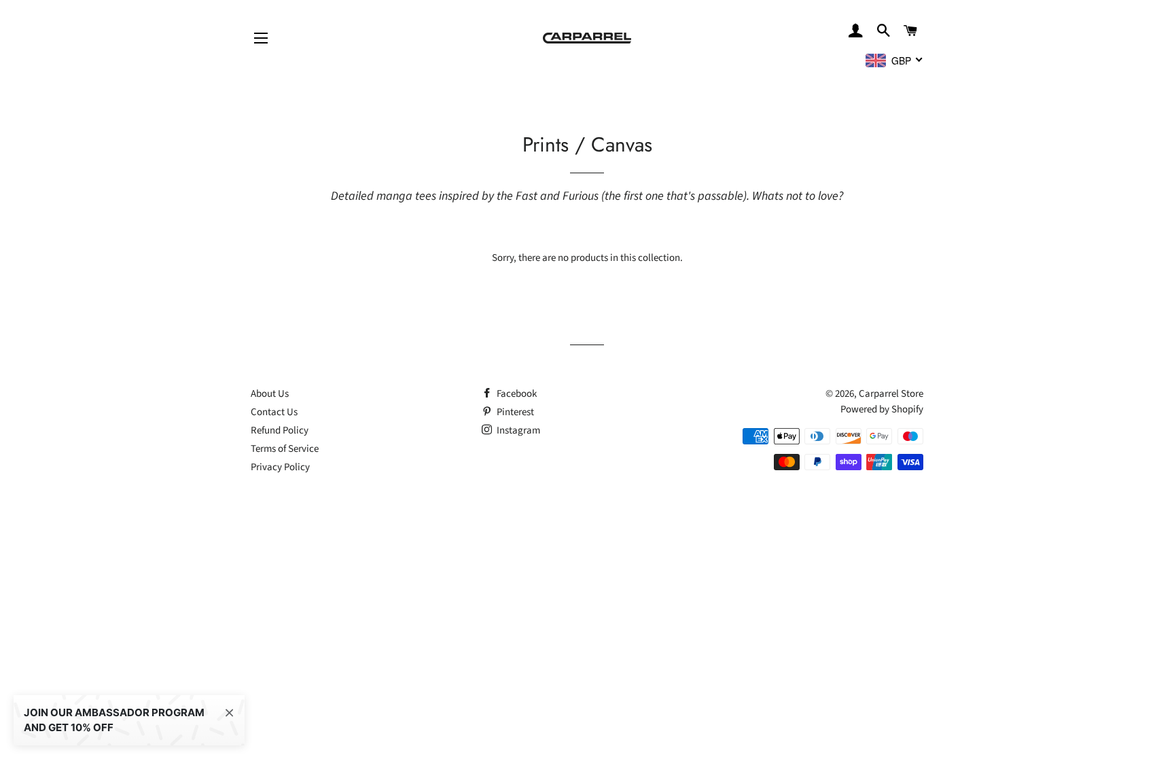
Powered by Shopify (881, 409)
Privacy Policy (280, 467)
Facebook (516, 394)
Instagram (517, 430)
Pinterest (514, 412)
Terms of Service (285, 449)
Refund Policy (279, 430)
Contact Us (274, 412)
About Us (270, 394)
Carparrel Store (891, 394)
